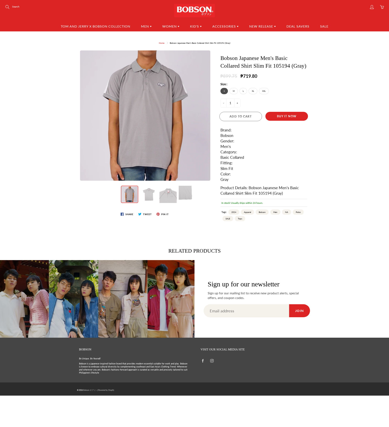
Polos (298, 212)
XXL (264, 91)
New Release (261, 26)
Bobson (262, 212)
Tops (240, 218)
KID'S (195, 26)
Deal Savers (297, 26)
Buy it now (287, 116)
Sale (324, 26)
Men (145, 26)
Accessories (224, 26)
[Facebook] (202, 360)
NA (286, 212)
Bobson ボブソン (90, 390)
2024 (233, 212)
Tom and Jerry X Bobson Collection (95, 26)
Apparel (247, 212)
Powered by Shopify (106, 390)
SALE (227, 218)
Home (161, 43)
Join (299, 311)
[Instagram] (211, 360)
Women (170, 26)
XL (253, 91)
